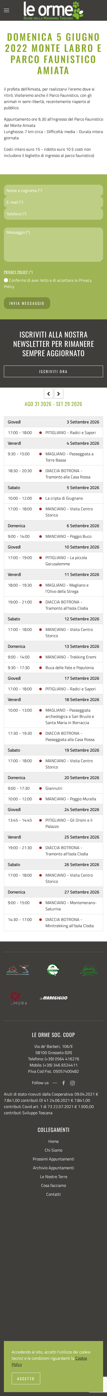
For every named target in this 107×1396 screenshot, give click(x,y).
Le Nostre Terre (53, 1176)
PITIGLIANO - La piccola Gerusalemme (66, 560)
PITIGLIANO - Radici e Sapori (70, 432)
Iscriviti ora (53, 371)
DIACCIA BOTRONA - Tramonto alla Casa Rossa (67, 473)
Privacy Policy (16, 271)
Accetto (26, 1378)
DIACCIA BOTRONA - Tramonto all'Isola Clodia (66, 605)
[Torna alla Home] (53, 10)
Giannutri (53, 788)
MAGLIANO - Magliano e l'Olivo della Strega (67, 588)
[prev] (48, 393)
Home (53, 1141)
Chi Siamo (53, 1150)
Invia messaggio (27, 303)
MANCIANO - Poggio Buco (68, 536)
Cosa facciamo (53, 1185)
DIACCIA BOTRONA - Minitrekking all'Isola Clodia (69, 922)
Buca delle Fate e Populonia (69, 667)
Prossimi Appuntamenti (53, 1159)
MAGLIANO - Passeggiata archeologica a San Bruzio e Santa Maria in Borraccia (69, 716)
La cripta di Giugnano (64, 498)
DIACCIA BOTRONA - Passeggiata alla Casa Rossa (70, 736)
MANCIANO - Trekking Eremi (70, 657)
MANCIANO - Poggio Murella (70, 799)
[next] (58, 393)
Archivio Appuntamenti (53, 1168)
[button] (6, 10)
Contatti (53, 1194)
